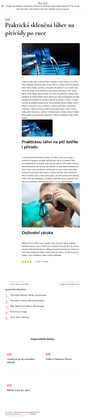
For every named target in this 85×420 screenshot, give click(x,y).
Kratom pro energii (18, 311)
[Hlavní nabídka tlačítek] (3, 6)
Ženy (7, 19)
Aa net (43, 3)
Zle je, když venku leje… (20, 317)
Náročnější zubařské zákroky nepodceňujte (28, 295)
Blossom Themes (24, 414)
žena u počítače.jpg (19, 416)
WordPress (8, 416)
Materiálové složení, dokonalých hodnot (27, 300)
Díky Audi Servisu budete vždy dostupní (27, 306)
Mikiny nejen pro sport (18, 390)
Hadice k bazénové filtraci (59, 359)
